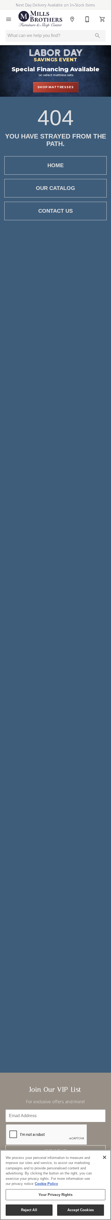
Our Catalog (55, 188)
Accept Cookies (80, 1210)
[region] (55, 1185)
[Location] (72, 19)
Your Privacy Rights (55, 1195)
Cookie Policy (46, 1184)
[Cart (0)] (102, 19)
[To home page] (40, 19)
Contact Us (55, 211)
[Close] (104, 1157)
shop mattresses (55, 87)
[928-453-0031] (87, 19)
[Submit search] (97, 35)
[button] (8, 19)
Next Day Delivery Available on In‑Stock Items (55, 5)
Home (55, 165)
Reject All (29, 1210)
